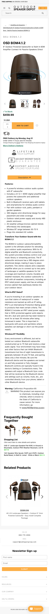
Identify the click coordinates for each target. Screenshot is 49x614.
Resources (6, 584)
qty (7, 124)
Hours (4, 577)
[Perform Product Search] (42, 13)
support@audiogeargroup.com (24, 542)
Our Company (8, 592)
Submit (24, 569)
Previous (6, 497)
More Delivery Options (13, 146)
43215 (18, 142)
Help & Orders (8, 599)
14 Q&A (7, 120)
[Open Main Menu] (4, 8)
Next (42, 497)
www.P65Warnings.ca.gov (33, 407)
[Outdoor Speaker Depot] (24, 8)
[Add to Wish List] (37, 125)
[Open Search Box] (9, 8)
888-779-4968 (24, 535)
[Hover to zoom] (24, 74)
